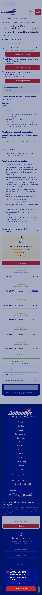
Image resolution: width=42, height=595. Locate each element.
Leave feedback (21, 589)
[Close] (35, 571)
